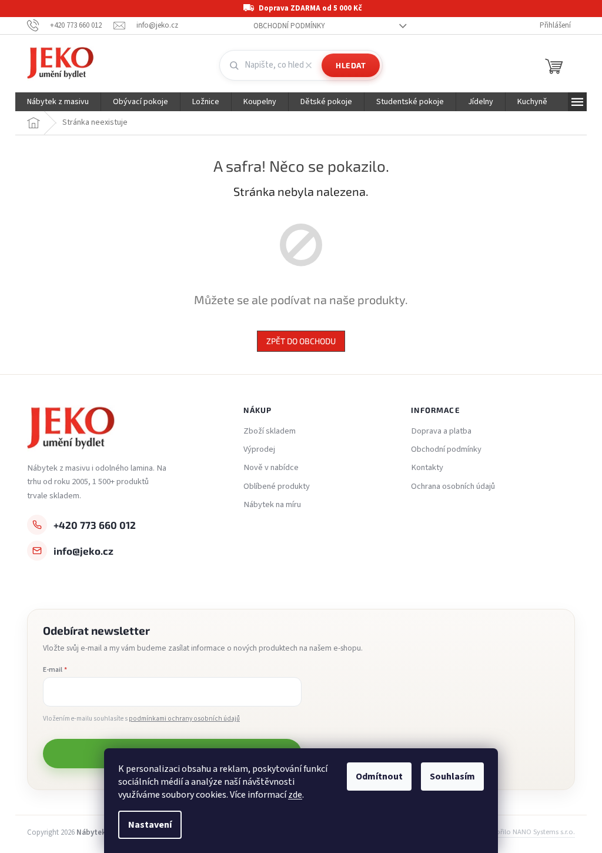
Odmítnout (379, 776)
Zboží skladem (269, 431)
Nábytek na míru (272, 505)
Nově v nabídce (271, 468)
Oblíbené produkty (276, 486)
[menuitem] (58, 101)
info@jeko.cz (83, 551)
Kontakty (427, 468)
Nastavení (150, 824)
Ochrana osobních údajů (453, 486)
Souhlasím (452, 776)
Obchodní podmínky (289, 26)
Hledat (351, 65)
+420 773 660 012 (94, 525)
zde (295, 794)
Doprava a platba (441, 431)
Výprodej (259, 449)
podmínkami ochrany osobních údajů (184, 719)
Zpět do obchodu (301, 341)
